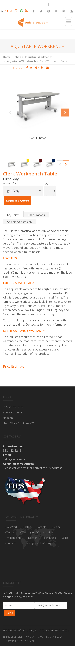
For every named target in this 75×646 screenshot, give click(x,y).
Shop (18, 57)
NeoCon (8, 418)
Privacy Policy (14, 640)
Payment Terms (34, 636)
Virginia (49, 532)
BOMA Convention (14, 412)
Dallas (64, 537)
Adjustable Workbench (21, 61)
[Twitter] (41, 7)
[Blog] (71, 7)
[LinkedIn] (63, 7)
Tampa (10, 532)
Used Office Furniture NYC (18, 423)
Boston (27, 527)
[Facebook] (33, 7)
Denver (32, 537)
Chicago (48, 543)
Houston (11, 543)
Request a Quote (17, 200)
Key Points (13, 215)
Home (7, 57)
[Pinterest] (48, 7)
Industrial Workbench (38, 57)
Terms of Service (12, 636)
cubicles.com (62, 630)
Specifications (36, 215)
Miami (56, 527)
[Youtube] (56, 7)
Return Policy (54, 636)
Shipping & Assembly (19, 222)
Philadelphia (13, 537)
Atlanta (42, 527)
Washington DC (30, 532)
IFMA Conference (13, 407)
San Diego (50, 537)
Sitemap (30, 640)
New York (11, 527)
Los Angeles (31, 543)
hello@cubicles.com (16, 459)
